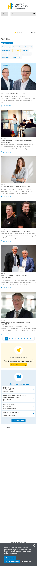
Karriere (16, 50)
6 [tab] (23, 32)
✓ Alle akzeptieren (12, 561)
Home (2, 35)
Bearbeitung (6, 47)
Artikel (7, 35)
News (4, 54)
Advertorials (17, 57)
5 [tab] (21, 32)
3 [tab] (17, 32)
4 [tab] (19, 32)
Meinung (25, 50)
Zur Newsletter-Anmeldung (18, 365)
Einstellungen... (26, 561)
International (6, 50)
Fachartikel (28, 47)
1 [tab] (14, 32)
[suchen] (34, 14)
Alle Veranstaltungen (18, 420)
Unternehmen (13, 54)
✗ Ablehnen (10, 558)
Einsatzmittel (17, 47)
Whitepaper (5, 57)
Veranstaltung (25, 54)
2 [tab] (16, 32)
